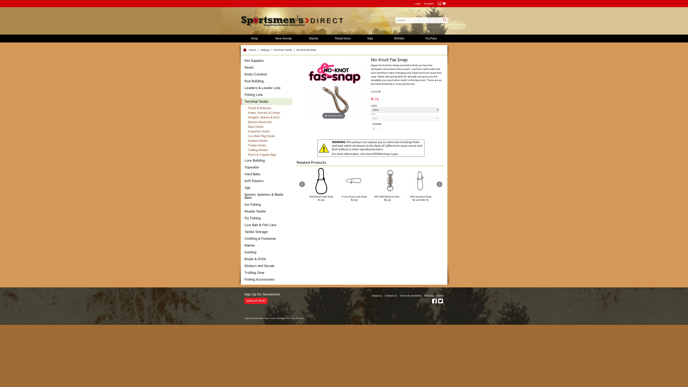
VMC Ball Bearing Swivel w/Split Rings (387, 196)
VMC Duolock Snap (420, 196)
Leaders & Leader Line (262, 88)
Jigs (247, 188)
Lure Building (254, 160)
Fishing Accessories (259, 279)
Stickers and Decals (259, 266)
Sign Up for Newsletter (262, 294)
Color (374, 105)
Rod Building (254, 81)
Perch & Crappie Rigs (262, 154)
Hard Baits (252, 174)
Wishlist (399, 38)
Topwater (251, 167)
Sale (370, 38)
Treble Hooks (257, 145)
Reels (249, 67)
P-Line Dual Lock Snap (354, 196)
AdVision (300, 318)
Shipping (429, 295)
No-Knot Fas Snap (306, 50)
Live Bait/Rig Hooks (261, 136)
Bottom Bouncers (260, 122)
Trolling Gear (254, 272)
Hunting (250, 252)
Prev (302, 184)
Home (252, 50)
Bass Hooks (256, 126)
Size (374, 114)
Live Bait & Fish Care (260, 225)
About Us (377, 295)
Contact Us (391, 295)
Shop (254, 38)
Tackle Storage (256, 232)
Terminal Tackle (282, 50)
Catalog (264, 50)
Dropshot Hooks (259, 131)
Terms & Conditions (411, 295)
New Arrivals (283, 38)
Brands (313, 38)
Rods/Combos (255, 74)
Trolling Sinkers (258, 150)
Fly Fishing (252, 218)
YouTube (431, 38)
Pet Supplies (254, 61)
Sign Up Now (256, 300)
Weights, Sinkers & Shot (264, 117)
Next (439, 184)
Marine (249, 245)
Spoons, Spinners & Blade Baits (263, 196)
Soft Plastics (254, 181)
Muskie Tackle (255, 211)
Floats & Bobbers (259, 108)
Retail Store (343, 38)
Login (417, 4)
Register (429, 4)
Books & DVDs (255, 259)
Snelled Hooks (257, 140)
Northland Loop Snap (321, 196)
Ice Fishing (252, 204)
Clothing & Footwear (260, 238)
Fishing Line (253, 95)
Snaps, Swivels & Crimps (264, 112)
